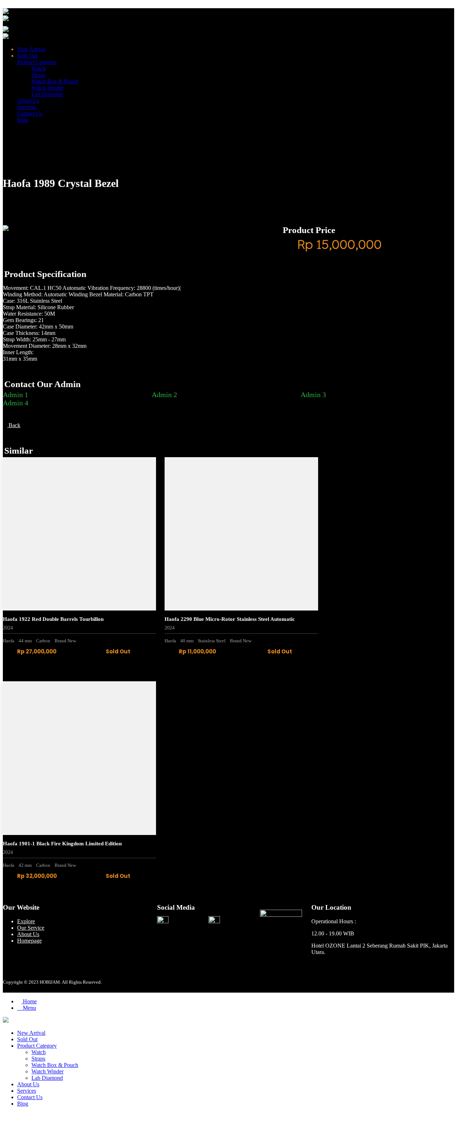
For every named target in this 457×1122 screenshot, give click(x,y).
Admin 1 (15, 395)
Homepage (29, 941)
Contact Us (29, 113)
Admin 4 (15, 403)
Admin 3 (313, 395)
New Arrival (31, 49)
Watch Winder (47, 88)
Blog (22, 120)
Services (26, 107)
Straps (38, 75)
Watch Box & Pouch (54, 81)
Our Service (30, 928)
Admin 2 (164, 395)
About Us (28, 101)
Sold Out (27, 56)
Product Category (37, 62)
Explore (26, 921)
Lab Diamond (47, 94)
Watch (38, 68)
